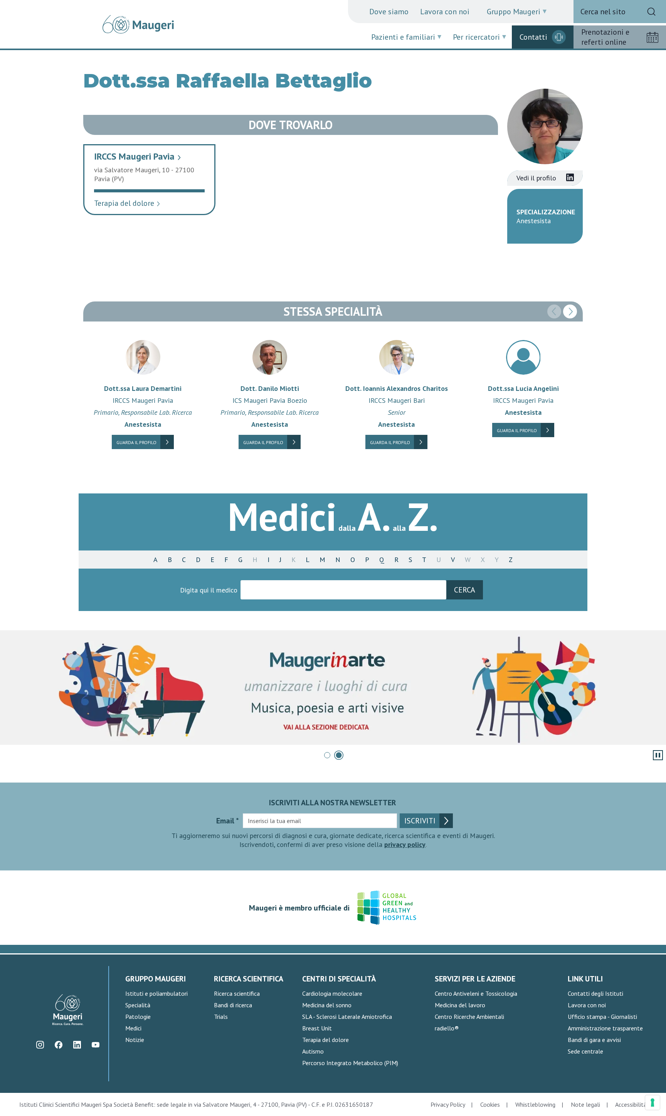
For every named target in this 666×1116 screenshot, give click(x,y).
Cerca (464, 590)
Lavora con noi (444, 12)
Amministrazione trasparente (605, 1028)
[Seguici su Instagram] (40, 1045)
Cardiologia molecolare (332, 993)
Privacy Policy (448, 1104)
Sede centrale (585, 1051)
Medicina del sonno (327, 1005)
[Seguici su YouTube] (95, 1045)
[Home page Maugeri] (138, 24)
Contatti (533, 37)
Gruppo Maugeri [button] (513, 12)
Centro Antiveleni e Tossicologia (476, 993)
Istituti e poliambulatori (156, 993)
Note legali (585, 1104)
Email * (227, 820)
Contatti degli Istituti (595, 993)
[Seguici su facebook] (58, 1045)
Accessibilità (631, 1104)
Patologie (138, 1016)
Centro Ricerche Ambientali (469, 1016)
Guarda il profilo (136, 442)
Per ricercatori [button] (476, 37)
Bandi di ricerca (233, 1005)
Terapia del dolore (127, 203)
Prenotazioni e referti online (605, 37)
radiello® (447, 1028)
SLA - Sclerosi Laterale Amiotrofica (347, 1016)
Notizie (134, 1040)
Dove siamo (389, 12)
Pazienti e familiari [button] (403, 37)
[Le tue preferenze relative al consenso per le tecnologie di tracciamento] (652, 1102)
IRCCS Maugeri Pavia (138, 156)
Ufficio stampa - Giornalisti (602, 1016)
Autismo (313, 1051)
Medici (133, 1028)
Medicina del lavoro (460, 1005)
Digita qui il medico (208, 590)
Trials (221, 1016)
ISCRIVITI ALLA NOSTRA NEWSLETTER (332, 802)
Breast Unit (317, 1028)
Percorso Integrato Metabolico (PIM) (350, 1063)
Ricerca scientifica (237, 993)
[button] (570, 311)
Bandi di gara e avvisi (594, 1040)
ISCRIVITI (420, 821)
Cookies (490, 1104)
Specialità (137, 1005)
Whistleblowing (535, 1104)
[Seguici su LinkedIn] (77, 1045)
